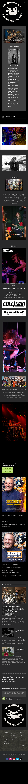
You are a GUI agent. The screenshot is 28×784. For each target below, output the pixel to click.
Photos (22, 739)
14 (3, 455)
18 (10, 455)
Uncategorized (6, 743)
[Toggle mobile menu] (25, 2)
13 (24, 454)
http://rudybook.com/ (10, 572)
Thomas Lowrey (5, 740)
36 (20, 457)
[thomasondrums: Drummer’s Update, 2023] (8, 611)
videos (11, 465)
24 (21, 455)
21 (15, 455)
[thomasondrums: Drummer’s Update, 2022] (8, 632)
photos (4, 465)
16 (6, 455)
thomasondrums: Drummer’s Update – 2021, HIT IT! (20, 649)
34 (16, 457)
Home (22, 732)
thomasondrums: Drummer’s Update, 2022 (19, 630)
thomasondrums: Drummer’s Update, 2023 (19, 609)
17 (8, 455)
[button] (14, 116)
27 (4, 457)
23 (19, 455)
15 (5, 455)
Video (22, 742)
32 (13, 457)
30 (9, 457)
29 (7, 457)
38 (23, 457)
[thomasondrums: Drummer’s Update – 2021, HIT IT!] (8, 651)
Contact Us (22, 746)
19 (12, 455)
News (22, 735)
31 (11, 457)
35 (18, 457)
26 (24, 455)
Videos (10, 524)
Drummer (5, 736)
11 (21, 454)
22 (17, 455)
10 (19, 454)
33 (14, 457)
